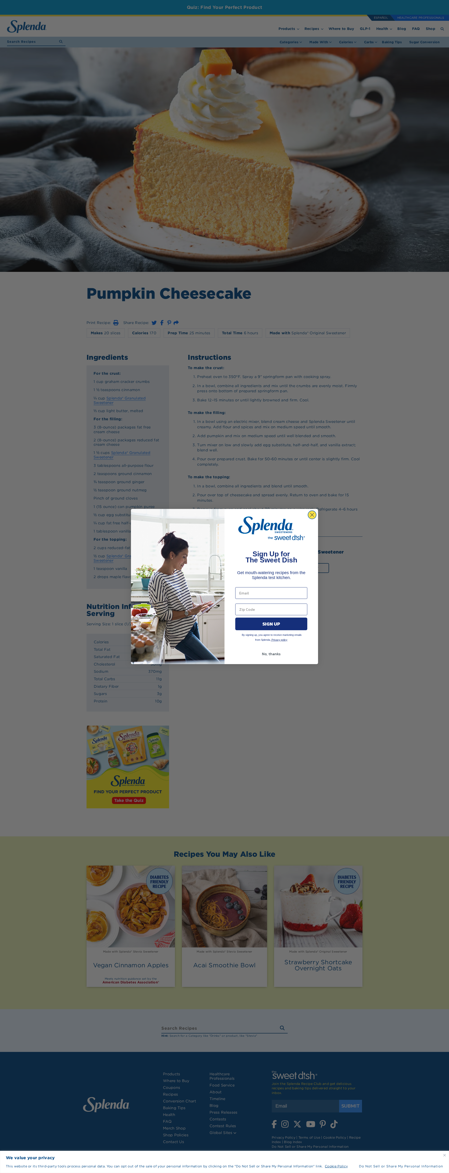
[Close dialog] (312, 515)
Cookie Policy (336, 1166)
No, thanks (271, 654)
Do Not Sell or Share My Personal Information (401, 1166)
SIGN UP (271, 623)
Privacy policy (279, 639)
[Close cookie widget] (444, 1155)
